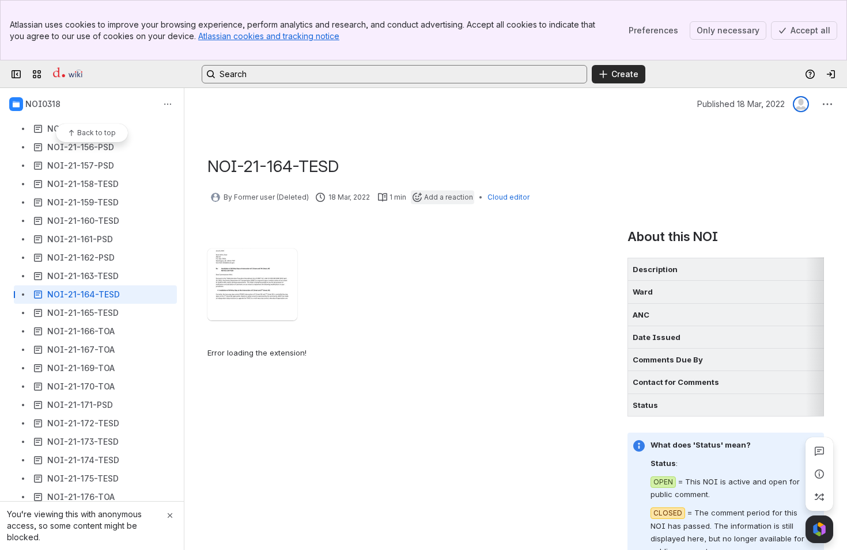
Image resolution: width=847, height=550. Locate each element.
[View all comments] (819, 451)
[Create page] (819, 497)
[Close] (170, 515)
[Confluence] (68, 74)
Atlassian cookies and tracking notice (268, 36)
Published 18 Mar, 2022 (741, 104)
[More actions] (168, 104)
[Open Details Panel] (819, 474)
